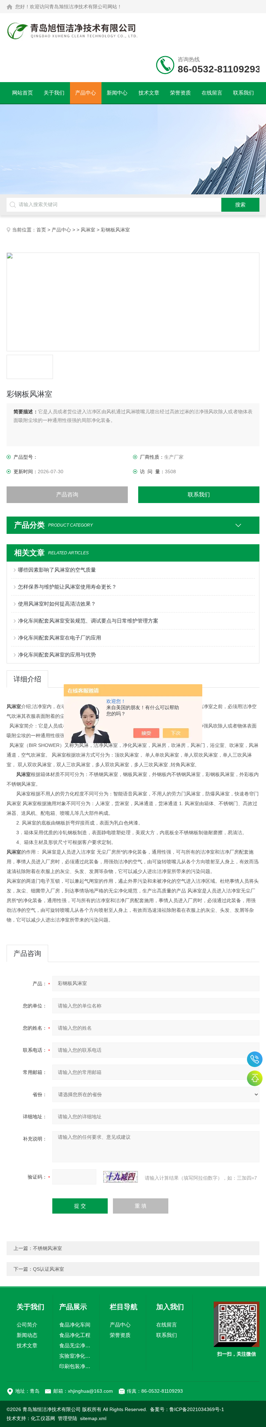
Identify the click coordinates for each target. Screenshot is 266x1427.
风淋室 (88, 229)
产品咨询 (67, 494)
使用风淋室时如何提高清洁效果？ (57, 604)
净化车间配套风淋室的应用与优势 (57, 655)
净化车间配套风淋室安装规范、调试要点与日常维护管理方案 (88, 621)
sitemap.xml (93, 1418)
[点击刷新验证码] (120, 1177)
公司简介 (27, 1325)
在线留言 (212, 93)
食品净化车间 (74, 1325)
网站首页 (22, 93)
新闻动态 (27, 1335)
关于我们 (54, 93)
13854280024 (255, 1059)
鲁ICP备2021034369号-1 (196, 1409)
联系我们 (243, 93)
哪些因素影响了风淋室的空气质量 (57, 570)
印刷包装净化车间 (76, 1366)
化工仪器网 (43, 1418)
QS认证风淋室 (48, 1269)
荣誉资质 (180, 93)
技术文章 (149, 93)
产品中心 (85, 93)
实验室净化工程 (76, 1356)
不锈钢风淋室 (47, 1248)
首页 (41, 229)
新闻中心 (117, 93)
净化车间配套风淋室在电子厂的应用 (59, 638)
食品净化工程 (74, 1335)
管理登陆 (67, 1418)
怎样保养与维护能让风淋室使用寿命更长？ (67, 587)
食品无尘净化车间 (76, 1345)
